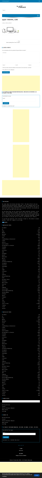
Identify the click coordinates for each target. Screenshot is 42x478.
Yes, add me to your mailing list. (8, 69)
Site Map (4, 411)
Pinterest (4, 280)
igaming (4, 260)
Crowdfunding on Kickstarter (8, 239)
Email (4, 98)
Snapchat (4, 287)
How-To (3, 258)
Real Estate (4, 282)
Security (4, 284)
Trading (4, 305)
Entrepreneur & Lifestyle (8, 245)
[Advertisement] (21, 83)
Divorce (4, 242)
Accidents (4, 227)
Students (4, 297)
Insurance (4, 264)
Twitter (4, 308)
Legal (3, 269)
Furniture (4, 250)
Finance (4, 248)
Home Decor (4, 256)
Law (3, 268)
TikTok (3, 301)
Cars (3, 237)
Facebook (4, 247)
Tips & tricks (5, 303)
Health (3, 255)
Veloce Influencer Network (8, 408)
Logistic (4, 274)
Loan (3, 272)
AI (2, 229)
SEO (3, 285)
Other (3, 277)
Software (4, 293)
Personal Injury (5, 279)
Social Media (5, 289)
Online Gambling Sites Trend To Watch (13, 42)
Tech (3, 300)
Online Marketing (6, 276)
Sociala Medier (5, 292)
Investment (4, 266)
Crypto (3, 240)
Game (3, 251)
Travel (3, 306)
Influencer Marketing (7, 261)
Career (3, 235)
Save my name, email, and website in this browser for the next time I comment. (17, 67)
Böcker (3, 232)
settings (5, 476)
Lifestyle (4, 271)
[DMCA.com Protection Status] (5, 222)
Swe (3, 298)
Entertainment (5, 243)
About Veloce (5, 409)
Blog (3, 230)
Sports (3, 295)
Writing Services (6, 404)
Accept (36, 475)
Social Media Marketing (7, 290)
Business (4, 234)
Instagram (4, 263)
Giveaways (4, 253)
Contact (4, 406)
